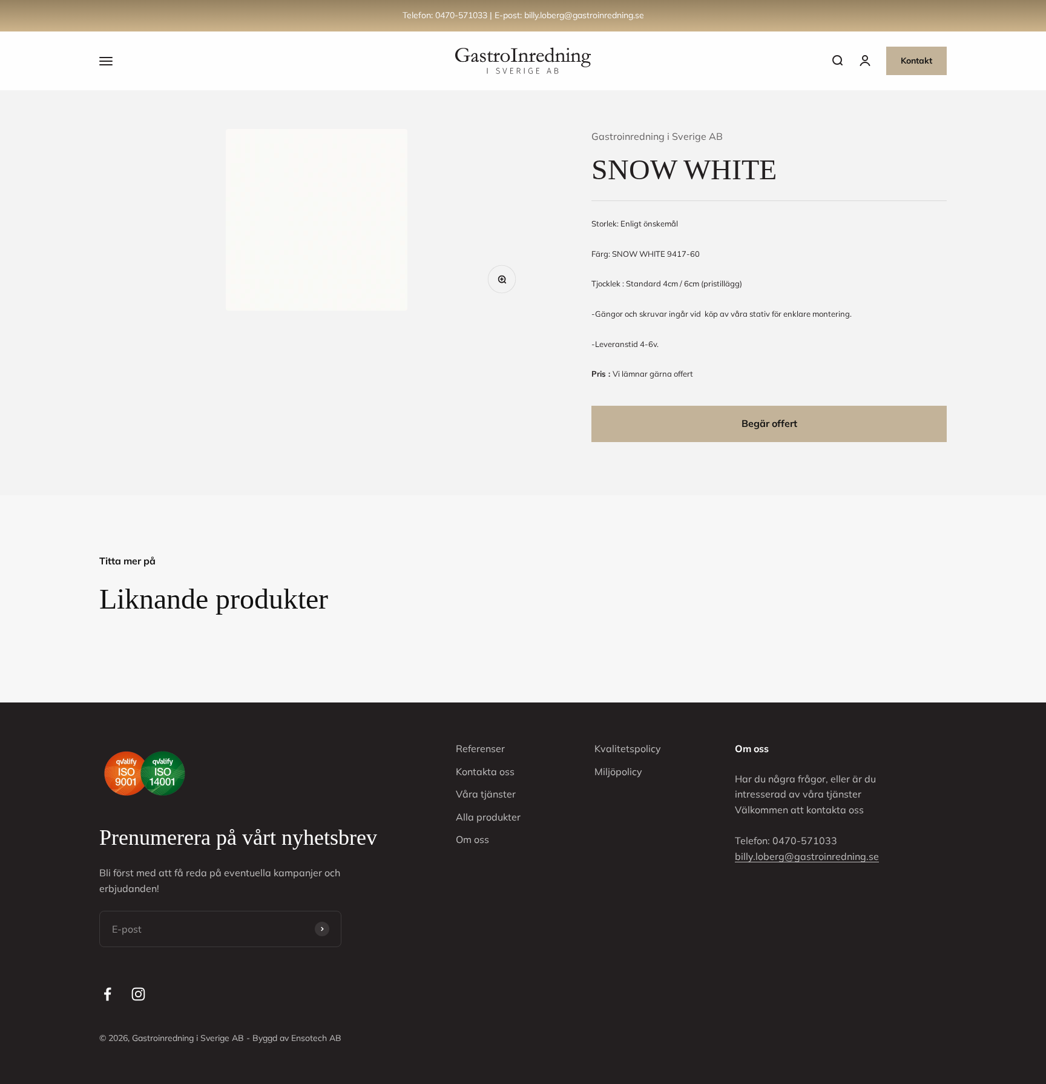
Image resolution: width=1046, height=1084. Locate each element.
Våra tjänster (486, 794)
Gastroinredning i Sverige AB (657, 136)
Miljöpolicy (618, 771)
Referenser (480, 748)
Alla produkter (488, 817)
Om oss (472, 839)
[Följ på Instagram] (138, 994)
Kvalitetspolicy (627, 748)
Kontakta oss (485, 771)
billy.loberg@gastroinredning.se (807, 856)
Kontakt (916, 60)
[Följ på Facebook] (107, 994)
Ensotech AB (316, 1038)
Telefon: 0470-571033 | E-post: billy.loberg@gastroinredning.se (523, 15)
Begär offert (769, 423)
